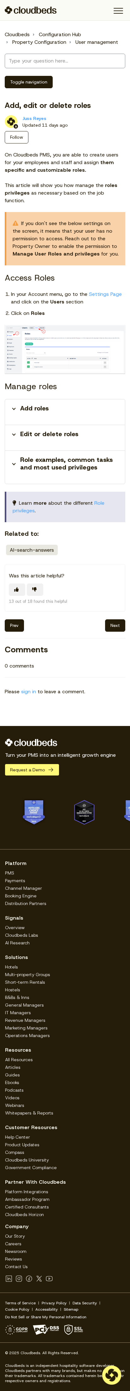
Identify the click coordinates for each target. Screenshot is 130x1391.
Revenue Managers (25, 1020)
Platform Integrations (26, 1192)
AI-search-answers (32, 550)
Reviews (13, 1259)
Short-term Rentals (25, 982)
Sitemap (71, 1309)
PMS (9, 873)
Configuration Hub (60, 34)
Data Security (85, 1303)
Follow (16, 137)
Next (115, 625)
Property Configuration (39, 42)
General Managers (24, 1005)
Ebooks (12, 1082)
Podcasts (14, 1090)
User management (96, 42)
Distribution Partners (25, 903)
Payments (15, 880)
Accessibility (46, 1309)
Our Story (15, 1236)
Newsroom (16, 1251)
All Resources (19, 1059)
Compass (14, 1152)
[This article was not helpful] (35, 589)
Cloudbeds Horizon (24, 1214)
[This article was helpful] (17, 589)
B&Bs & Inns (17, 997)
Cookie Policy (17, 1309)
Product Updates (22, 1145)
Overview (15, 927)
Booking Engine (21, 896)
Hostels (12, 990)
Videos (12, 1098)
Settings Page (105, 294)
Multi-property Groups (27, 974)
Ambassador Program (27, 1199)
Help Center (17, 1137)
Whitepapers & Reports (29, 1113)
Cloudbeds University (27, 1160)
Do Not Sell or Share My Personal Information (45, 1317)
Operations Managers (27, 1035)
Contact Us (16, 1266)
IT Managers (18, 1012)
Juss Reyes (34, 118)
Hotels (11, 967)
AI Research (17, 943)
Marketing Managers (26, 1028)
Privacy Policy (54, 1303)
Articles (13, 1067)
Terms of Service (20, 1303)
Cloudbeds (17, 34)
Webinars (14, 1105)
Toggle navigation (28, 82)
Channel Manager (23, 888)
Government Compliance (31, 1167)
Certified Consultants (27, 1207)
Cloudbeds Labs (21, 935)
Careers (13, 1244)
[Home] (31, 10)
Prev (14, 625)
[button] (118, 11)
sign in (28, 691)
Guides (12, 1075)
